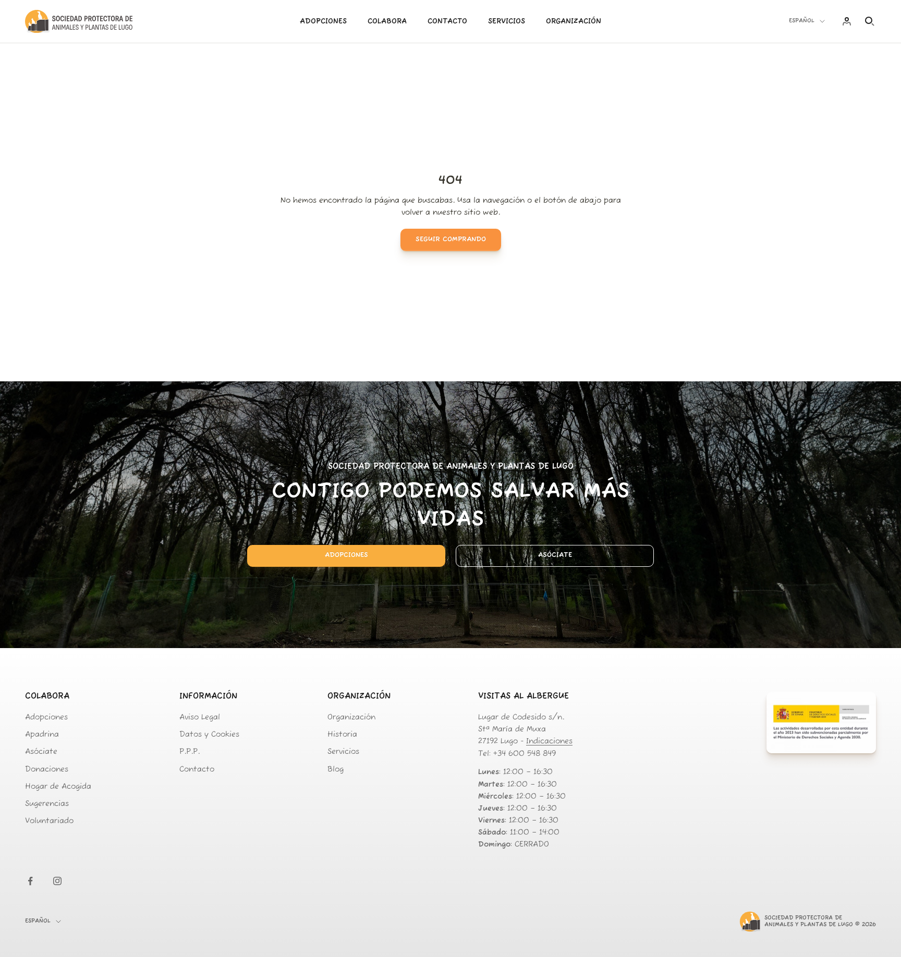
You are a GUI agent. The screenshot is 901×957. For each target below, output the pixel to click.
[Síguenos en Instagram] (57, 881)
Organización (573, 22)
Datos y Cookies (209, 735)
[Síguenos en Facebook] (30, 881)
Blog (335, 770)
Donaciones (46, 770)
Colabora (387, 22)
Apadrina (42, 735)
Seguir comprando (451, 239)
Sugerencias (47, 804)
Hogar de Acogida (58, 787)
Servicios (506, 22)
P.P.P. (189, 752)
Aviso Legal (199, 718)
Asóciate (555, 555)
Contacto (447, 22)
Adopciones (323, 22)
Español (801, 21)
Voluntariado (49, 821)
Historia (342, 735)
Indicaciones (549, 741)
